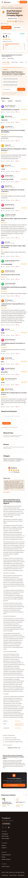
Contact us (4, 847)
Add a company (5, 838)
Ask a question (6, 423)
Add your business (6, 859)
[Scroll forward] (26, 795)
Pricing (3, 857)
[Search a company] (18, 2)
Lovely (3, 169)
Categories (3, 6)
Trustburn (6, 818)
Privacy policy (5, 875)
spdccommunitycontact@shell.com (19, 724)
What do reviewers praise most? (10, 81)
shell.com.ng (18, 721)
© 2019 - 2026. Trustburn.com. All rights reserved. (13, 872)
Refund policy (21, 875)
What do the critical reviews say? (10, 78)
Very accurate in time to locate (10, 274)
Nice (2, 361)
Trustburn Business (6, 854)
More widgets (6, 492)
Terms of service (13, 875)
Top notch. (4, 120)
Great (3, 333)
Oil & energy (10, 6)
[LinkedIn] (9, 827)
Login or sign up (5, 866)
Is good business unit (7, 208)
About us (4, 845)
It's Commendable (6, 264)
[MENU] (2, 2)
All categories (5, 834)
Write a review (5, 836)
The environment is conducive (10, 109)
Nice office (4, 372)
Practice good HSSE (7, 179)
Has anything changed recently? (10, 84)
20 (17, 472)
